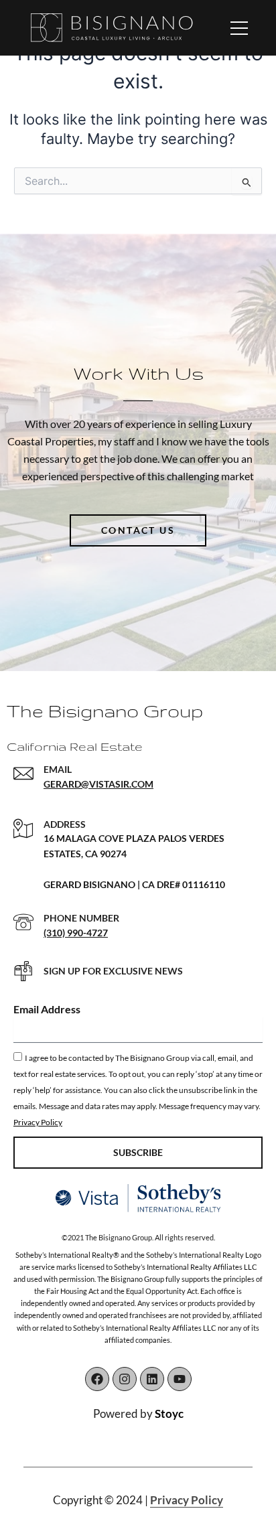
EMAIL (58, 769)
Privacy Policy (37, 1122)
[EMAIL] (23, 774)
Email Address (46, 1009)
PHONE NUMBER (81, 918)
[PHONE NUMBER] (23, 922)
